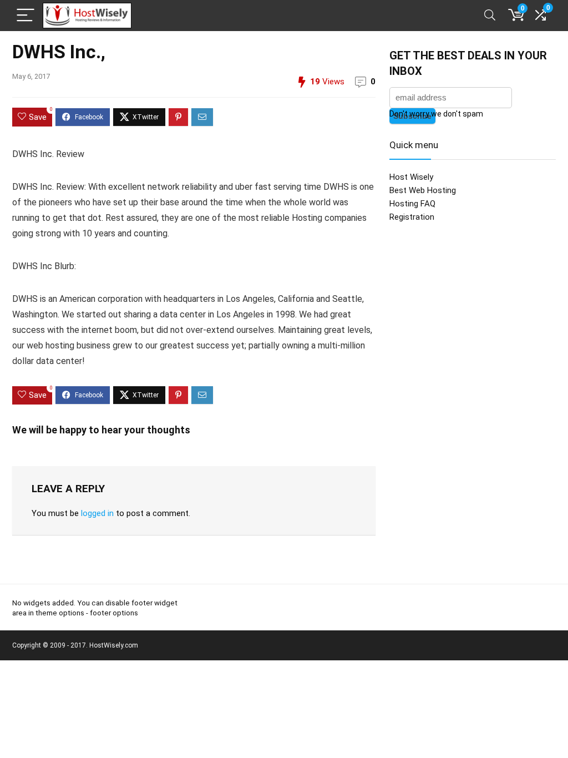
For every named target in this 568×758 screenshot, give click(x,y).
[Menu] (25, 16)
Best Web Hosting (422, 190)
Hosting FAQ (412, 204)
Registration (411, 217)
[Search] (489, 16)
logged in (97, 513)
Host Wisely (411, 177)
